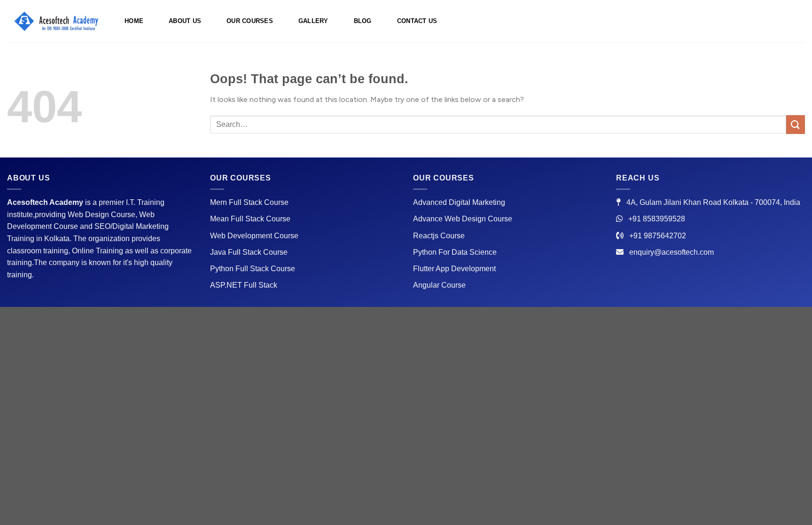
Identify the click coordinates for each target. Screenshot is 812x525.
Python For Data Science (455, 252)
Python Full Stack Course (252, 269)
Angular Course (439, 285)
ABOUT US (185, 20)
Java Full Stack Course (249, 252)
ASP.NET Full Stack (243, 285)
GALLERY (313, 20)
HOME (134, 20)
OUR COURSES (249, 20)
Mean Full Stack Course (250, 219)
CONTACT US (417, 20)
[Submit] (795, 124)
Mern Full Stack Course (249, 202)
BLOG (363, 20)
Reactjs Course (439, 236)
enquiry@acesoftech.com (671, 252)
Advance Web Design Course (462, 219)
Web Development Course (254, 236)
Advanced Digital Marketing (459, 202)
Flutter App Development (454, 269)
